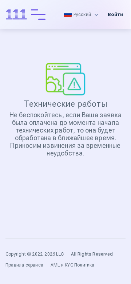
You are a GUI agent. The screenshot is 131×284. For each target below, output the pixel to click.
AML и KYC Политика (73, 265)
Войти (115, 14)
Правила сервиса (24, 265)
